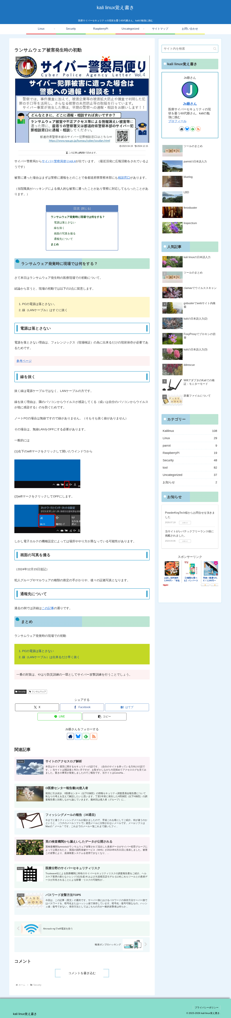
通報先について (63, 238)
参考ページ (24, 361)
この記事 (48, 608)
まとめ (55, 244)
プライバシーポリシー (206, 1007)
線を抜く (59, 227)
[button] (104, 716)
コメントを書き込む (82, 973)
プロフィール (177, 121)
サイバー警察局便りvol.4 (59, 161)
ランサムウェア (39, 691)
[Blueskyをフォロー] (78, 736)
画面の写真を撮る (65, 233)
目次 (76, 208)
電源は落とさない (65, 222)
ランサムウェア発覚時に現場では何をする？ (78, 216)
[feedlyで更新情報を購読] (86, 736)
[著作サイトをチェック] (70, 736)
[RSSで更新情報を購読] (93, 736)
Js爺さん (190, 104)
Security (22, 691)
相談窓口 (124, 177)
